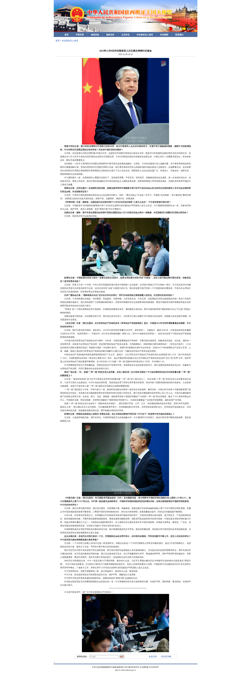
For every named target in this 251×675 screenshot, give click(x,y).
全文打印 (153, 656)
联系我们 (179, 35)
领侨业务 (110, 35)
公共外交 (125, 35)
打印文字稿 (166, 656)
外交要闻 (164, 35)
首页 (66, 35)
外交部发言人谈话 (145, 35)
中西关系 (80, 35)
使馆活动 (95, 35)
